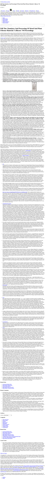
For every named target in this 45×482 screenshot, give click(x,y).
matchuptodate (28, 150)
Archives (2, 415)
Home (4, 17)
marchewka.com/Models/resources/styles (21, 469)
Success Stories (5, 19)
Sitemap (4, 477)
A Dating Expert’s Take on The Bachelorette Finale (11, 436)
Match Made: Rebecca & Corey (8, 387)
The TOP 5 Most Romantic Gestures (9, 437)
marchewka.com (3, 471)
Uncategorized (5, 427)
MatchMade (5, 423)
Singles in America (6, 21)
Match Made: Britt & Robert (7, 438)
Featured (4, 421)
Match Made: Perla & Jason (7, 385)
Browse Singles (5, 22)
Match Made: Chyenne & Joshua (8, 388)
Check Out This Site (16, 470)
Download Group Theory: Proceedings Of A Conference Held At (24, 466)
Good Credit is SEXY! (7, 386)
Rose (3, 297)
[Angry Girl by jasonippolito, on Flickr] (2, 37)
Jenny (4, 327)
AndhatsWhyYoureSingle (7, 203)
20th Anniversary (6, 419)
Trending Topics (5, 426)
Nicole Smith (5, 285)
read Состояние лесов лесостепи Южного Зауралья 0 (33, 465)
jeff (3, 164)
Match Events (5, 20)
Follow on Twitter (3, 453)
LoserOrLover (5, 321)
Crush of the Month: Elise (7, 384)
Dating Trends (5, 18)
